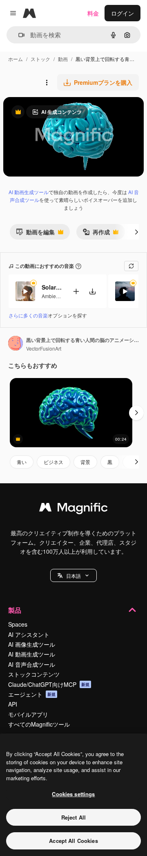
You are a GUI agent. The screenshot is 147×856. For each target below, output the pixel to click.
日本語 (73, 575)
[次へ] (136, 232)
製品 (14, 610)
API (12, 704)
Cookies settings (73, 794)
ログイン (122, 13)
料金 (93, 13)
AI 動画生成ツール (29, 191)
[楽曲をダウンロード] (92, 291)
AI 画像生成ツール (31, 644)
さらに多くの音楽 (28, 315)
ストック (40, 58)
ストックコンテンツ (34, 674)
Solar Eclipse (52, 287)
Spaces (17, 624)
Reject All (73, 817)
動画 (63, 58)
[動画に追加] (76, 291)
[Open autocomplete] (18, 35)
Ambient (51, 295)
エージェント (32, 694)
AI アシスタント (28, 634)
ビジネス (53, 461)
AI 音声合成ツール (31, 664)
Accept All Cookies (73, 841)
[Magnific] (73, 509)
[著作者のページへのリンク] (15, 344)
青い (22, 461)
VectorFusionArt (43, 348)
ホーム (15, 58)
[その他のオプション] (46, 82)
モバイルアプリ (28, 714)
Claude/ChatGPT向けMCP (48, 684)
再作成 (96, 234)
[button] (73, 575)
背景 (85, 461)
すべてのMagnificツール (39, 724)
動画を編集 (35, 234)
